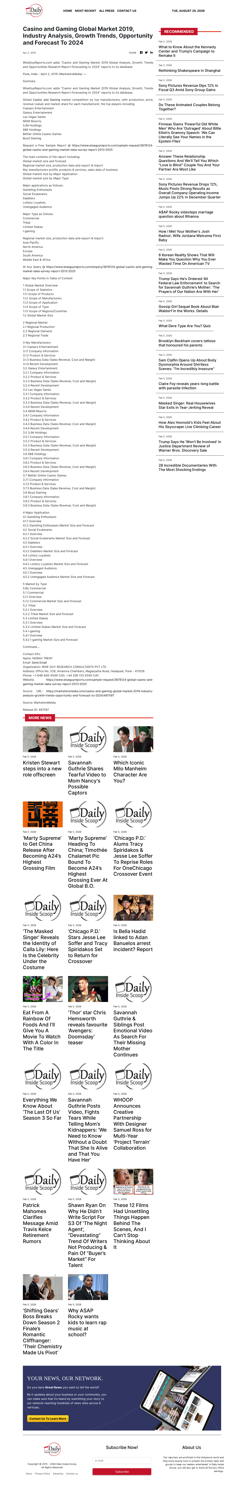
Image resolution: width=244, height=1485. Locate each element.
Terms (29, 1473)
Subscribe (122, 1471)
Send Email (39, 662)
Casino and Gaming (46, 99)
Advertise (58, 1473)
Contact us (72, 1473)
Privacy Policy (42, 1473)
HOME (67, 10)
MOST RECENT (85, 10)
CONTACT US (126, 10)
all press (106, 10)
